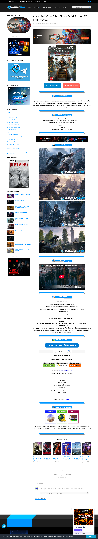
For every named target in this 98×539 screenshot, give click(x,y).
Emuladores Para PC (12, 115)
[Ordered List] (49, 493)
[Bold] (41, 493)
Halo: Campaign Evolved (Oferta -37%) (21, 219)
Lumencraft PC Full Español (85, 458)
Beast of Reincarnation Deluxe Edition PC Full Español (23, 243)
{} (59, 493)
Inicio (29, 7)
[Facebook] (88, 1)
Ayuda (64, 7)
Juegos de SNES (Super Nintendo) (15, 137)
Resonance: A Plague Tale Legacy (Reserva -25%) (22, 207)
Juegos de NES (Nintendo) (13, 132)
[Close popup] (71, 508)
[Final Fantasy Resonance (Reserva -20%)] (10, 228)
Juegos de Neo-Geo (11, 129)
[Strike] (47, 493)
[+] (61, 493)
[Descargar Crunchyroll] (10, 234)
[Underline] (45, 493)
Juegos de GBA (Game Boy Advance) (15, 119)
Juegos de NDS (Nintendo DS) (14, 127)
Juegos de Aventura (54, 23)
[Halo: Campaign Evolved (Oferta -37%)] (10, 222)
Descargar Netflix (19, 200)
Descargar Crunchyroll (21, 230)
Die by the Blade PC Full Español (56, 458)
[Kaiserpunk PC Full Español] (76, 454)
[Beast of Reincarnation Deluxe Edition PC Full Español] (10, 246)
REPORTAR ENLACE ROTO (12, 1)
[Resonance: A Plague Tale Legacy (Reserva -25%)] (10, 210)
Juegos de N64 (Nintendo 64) (14, 124)
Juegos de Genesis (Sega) (13, 122)
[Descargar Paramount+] (10, 216)
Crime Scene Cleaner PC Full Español (22, 249)
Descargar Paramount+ (21, 212)
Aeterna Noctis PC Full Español (37, 458)
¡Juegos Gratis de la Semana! (22, 194)
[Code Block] (55, 493)
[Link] (57, 493)
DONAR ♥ (45, 1)
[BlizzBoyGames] (16, 8)
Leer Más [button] (71, 536)
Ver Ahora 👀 (78, 530)
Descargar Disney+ (20, 237)
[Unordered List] (51, 493)
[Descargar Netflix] (10, 204)
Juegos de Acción (45, 23)
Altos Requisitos (37, 23)
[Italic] (43, 493)
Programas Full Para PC (12, 141)
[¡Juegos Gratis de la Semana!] (10, 198)
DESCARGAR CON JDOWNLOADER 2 (25, 1)
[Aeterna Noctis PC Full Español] (37, 454)
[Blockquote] (53, 493)
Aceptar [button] (91, 536)
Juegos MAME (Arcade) (12, 139)
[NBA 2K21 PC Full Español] (66, 454)
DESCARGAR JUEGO (54, 85)
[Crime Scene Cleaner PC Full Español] (10, 252)
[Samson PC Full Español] (47, 454)
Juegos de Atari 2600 (12, 117)
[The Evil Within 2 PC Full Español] (19, 187)
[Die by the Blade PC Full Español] (57, 454)
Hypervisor (57, 7)
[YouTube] (90, 1)
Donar (8, 112)
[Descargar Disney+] (10, 240)
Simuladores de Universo (13, 144)
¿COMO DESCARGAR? (38, 1)
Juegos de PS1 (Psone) (12, 134)
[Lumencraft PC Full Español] (86, 454)
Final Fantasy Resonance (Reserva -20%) (21, 225)
